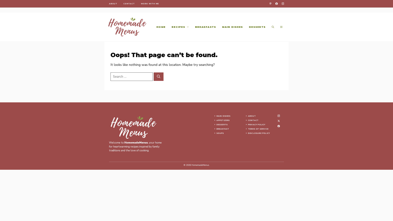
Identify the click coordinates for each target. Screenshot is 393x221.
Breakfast (222, 129)
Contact (253, 120)
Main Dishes (232, 26)
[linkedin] (270, 3)
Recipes (178, 26)
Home (160, 26)
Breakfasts (205, 26)
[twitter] (279, 121)
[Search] (158, 76)
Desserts (257, 26)
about (113, 3)
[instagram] (283, 3)
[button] (273, 27)
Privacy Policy (256, 124)
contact (129, 3)
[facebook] (276, 3)
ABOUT (252, 116)
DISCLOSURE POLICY (259, 133)
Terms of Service (258, 129)
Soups (220, 133)
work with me (150, 3)
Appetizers (223, 120)
